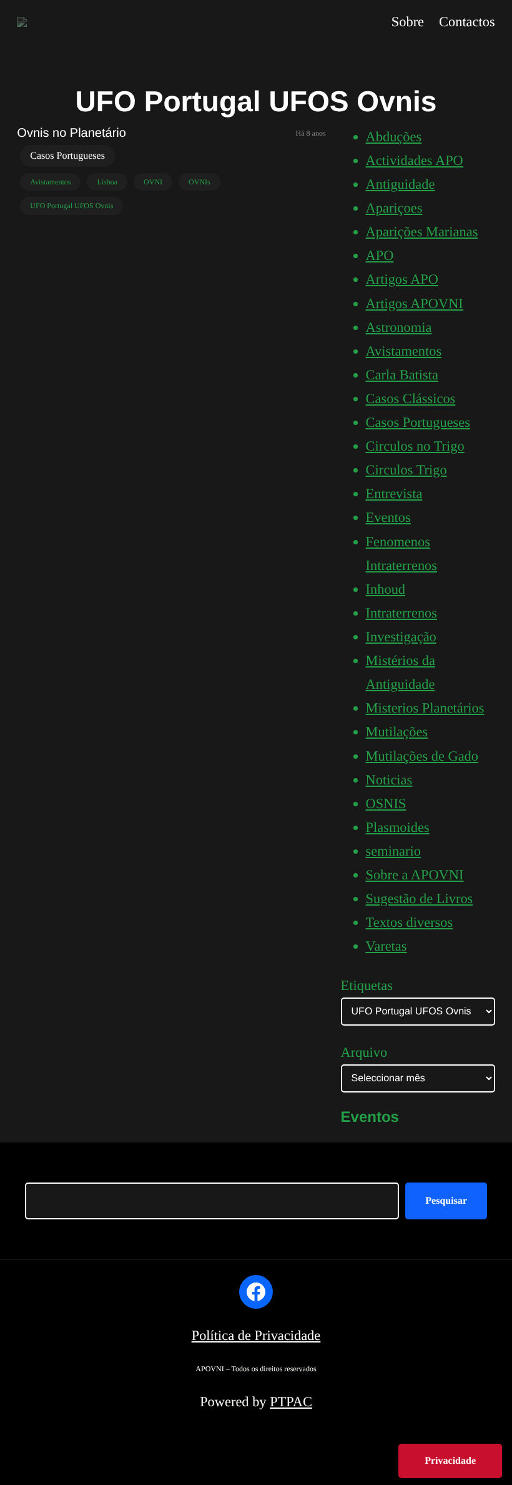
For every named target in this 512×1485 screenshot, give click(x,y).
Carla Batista (402, 374)
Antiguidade (400, 184)
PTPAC (291, 1401)
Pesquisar (446, 1201)
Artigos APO (402, 279)
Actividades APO (414, 160)
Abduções (394, 136)
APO (380, 255)
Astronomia (399, 327)
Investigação (401, 636)
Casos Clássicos (411, 398)
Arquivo (364, 1052)
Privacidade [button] (450, 1461)
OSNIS (386, 803)
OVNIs (199, 182)
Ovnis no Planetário (71, 133)
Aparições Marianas (422, 231)
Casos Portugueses (67, 156)
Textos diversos (409, 922)
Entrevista (394, 493)
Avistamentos (50, 182)
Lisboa (107, 182)
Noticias (389, 780)
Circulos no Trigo (415, 446)
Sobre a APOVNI (415, 874)
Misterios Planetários (425, 708)
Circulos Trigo (406, 470)
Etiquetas (367, 985)
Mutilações (397, 731)
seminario (393, 851)
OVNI (153, 182)
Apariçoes (394, 208)
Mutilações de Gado (422, 756)
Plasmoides (398, 827)
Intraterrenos (401, 613)
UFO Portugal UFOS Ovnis (71, 205)
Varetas (386, 946)
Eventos (388, 517)
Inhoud (385, 589)
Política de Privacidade (256, 1335)
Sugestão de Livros (419, 898)
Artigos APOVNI (414, 303)
